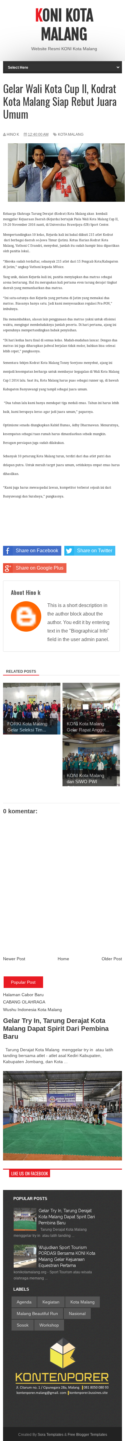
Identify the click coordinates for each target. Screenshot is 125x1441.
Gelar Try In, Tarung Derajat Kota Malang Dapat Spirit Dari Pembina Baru (56, 1028)
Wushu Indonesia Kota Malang (32, 1009)
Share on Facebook (37, 550)
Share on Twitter (94, 550)
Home (63, 958)
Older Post (112, 958)
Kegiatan (50, 1302)
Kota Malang (70, 134)
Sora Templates (50, 1434)
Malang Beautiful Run (37, 1313)
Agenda (24, 1302)
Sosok (23, 1325)
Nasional (77, 1313)
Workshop (49, 1325)
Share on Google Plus (39, 567)
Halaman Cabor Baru (23, 994)
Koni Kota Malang (64, 25)
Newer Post (14, 958)
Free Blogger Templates (87, 1434)
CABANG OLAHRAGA (24, 1002)
